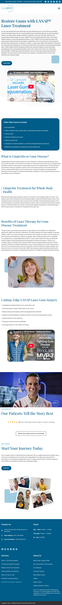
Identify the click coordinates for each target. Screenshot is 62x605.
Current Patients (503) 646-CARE (32, 1)
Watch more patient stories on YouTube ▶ (31, 433)
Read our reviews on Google (46, 422)
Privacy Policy (31, 603)
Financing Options (38, 571)
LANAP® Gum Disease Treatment (11, 582)
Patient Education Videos (41, 585)
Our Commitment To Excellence (43, 564)
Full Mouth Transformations (9, 578)
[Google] (57, 2)
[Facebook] (45, 2)
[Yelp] (60, 2)
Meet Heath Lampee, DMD (41, 560)
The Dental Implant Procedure (10, 564)
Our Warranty (37, 567)
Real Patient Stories (39, 575)
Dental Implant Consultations (10, 571)
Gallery (35, 578)
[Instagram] (51, 2)
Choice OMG (24, 603)
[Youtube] (54, 2)
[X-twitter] (48, 2)
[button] (59, 8)
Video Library (37, 582)
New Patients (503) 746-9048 (13, 1)
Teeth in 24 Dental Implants (9, 560)
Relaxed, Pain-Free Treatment (10, 567)
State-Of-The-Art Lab (7, 575)
